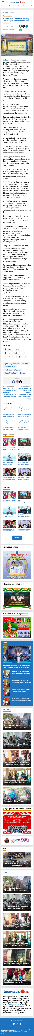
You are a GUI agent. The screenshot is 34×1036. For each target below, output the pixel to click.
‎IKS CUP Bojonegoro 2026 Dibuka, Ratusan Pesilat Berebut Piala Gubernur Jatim (23, 464)
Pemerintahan (11, 29)
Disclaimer (4, 1031)
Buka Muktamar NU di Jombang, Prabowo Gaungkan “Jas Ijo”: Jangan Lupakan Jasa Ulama (9, 464)
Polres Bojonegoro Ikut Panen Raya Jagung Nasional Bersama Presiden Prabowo (9, 422)
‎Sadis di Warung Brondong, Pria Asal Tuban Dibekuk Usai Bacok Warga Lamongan (24, 428)
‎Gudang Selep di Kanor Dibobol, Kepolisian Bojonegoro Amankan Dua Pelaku (8, 428)
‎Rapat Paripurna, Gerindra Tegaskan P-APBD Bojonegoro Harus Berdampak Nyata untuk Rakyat (21, 690)
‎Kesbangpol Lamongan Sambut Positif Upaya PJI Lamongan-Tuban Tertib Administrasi (9, 415)
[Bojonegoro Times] (17, 2)
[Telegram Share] (26, 26)
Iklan (2, 1033)
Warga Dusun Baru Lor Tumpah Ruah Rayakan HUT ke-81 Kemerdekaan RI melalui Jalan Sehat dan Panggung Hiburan (9, 479)
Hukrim (6, 29)
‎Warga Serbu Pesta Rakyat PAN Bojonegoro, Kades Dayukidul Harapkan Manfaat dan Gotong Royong (17, 667)
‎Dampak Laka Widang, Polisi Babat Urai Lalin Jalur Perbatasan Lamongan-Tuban (23, 422)
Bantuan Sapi (7, 16)
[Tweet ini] (23, 26)
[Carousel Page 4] (19, 865)
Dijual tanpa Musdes (11, 363)
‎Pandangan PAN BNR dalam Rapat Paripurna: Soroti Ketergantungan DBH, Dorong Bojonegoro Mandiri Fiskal (21, 672)
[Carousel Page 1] (13, 865)
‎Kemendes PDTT (10, 367)
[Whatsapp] (20, 30)
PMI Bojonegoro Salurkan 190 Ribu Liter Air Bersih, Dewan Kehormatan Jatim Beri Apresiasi (9, 449)
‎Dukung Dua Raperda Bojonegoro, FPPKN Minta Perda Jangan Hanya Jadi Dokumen (24, 409)
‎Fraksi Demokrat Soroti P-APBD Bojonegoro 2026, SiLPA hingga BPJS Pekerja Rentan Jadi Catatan (21, 681)
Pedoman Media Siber (14, 1031)
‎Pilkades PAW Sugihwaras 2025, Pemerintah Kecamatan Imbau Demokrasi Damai (9, 392)
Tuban (22, 373)
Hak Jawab (24, 1031)
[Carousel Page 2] (15, 865)
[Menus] (2, 2)
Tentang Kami (21, 1030)
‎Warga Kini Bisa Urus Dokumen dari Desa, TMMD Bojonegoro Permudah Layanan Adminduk (8, 409)
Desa (4, 29)
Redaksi (29, 1030)
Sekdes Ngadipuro (10, 373)
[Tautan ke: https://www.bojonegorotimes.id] (30, 849)
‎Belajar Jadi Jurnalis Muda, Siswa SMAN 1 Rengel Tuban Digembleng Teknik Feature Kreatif (24, 415)
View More (17, 537)
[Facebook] (13, 381)
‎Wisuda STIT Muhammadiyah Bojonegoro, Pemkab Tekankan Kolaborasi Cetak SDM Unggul (23, 449)
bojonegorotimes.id (14, 1004)
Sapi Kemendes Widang (12, 370)
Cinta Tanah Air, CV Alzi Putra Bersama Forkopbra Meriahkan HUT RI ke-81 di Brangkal (16, 862)
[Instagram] (17, 381)
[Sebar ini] (20, 26)
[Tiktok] (20, 381)
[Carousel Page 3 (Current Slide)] (17, 865)
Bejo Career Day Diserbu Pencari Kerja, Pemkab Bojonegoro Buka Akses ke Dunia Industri (24, 479)
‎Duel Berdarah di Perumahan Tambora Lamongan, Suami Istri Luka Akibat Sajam (24, 393)
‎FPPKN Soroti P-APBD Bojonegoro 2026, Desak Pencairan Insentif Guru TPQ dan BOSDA (21, 699)
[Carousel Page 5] (21, 865)
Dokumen (25, 363)
